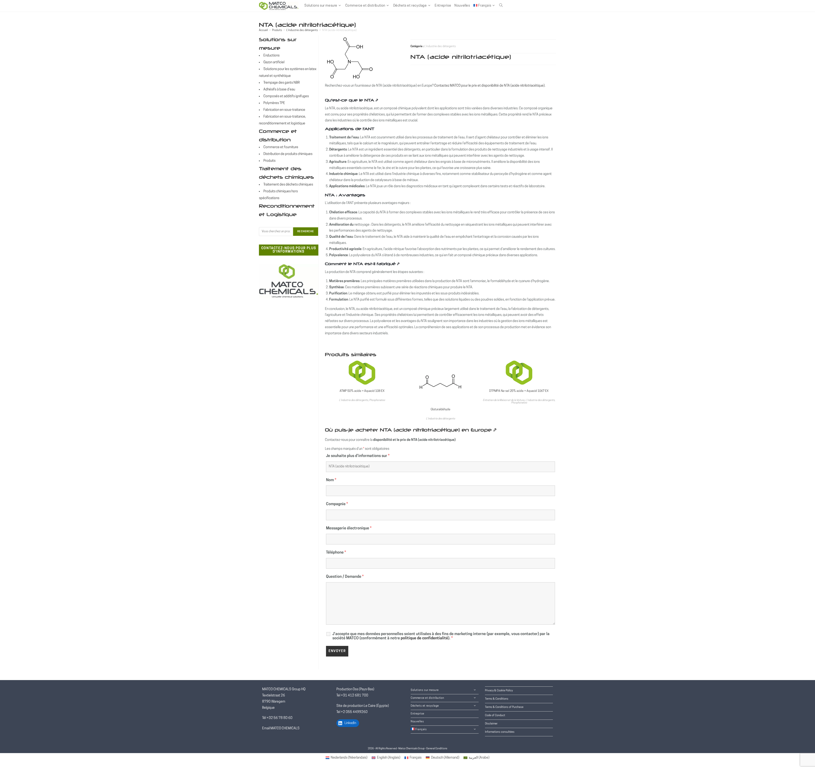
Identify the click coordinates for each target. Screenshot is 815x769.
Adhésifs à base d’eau (279, 89)
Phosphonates (377, 400)
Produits (277, 30)
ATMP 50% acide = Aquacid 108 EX (362, 391)
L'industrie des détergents (302, 30)
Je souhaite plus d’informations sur (357, 456)
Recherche (305, 231)
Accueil (263, 30)
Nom (331, 480)
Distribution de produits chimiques (287, 154)
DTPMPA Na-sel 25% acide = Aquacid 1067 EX (519, 391)
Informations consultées (499, 732)
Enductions (271, 55)
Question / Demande (345, 577)
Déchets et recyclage (425, 705)
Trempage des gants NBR (281, 82)
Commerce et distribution (427, 698)
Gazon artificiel (273, 62)
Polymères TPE (274, 103)
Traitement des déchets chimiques (288, 184)
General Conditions (436, 748)
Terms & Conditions (496, 698)
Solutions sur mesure (425, 690)
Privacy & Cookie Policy (499, 690)
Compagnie (337, 504)
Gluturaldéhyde (440, 409)
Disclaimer (491, 723)
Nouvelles (417, 721)
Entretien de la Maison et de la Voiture (503, 400)
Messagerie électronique (348, 528)
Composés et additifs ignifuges (286, 96)
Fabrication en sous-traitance (284, 110)
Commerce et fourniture (280, 147)
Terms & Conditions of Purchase (504, 707)
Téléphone (336, 553)
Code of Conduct (495, 715)
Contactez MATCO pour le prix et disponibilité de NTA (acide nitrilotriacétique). (489, 85)
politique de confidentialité (424, 638)
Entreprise (417, 713)
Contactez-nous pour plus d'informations (288, 250)
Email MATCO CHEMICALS (280, 728)
